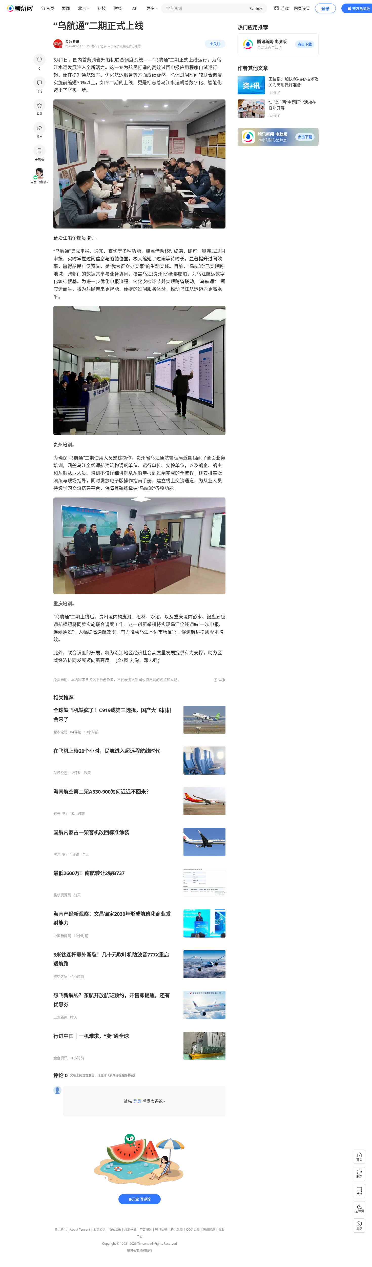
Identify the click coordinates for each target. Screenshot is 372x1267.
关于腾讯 (60, 1229)
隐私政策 (115, 1229)
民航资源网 (62, 895)
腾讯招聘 (161, 1229)
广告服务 (146, 1229)
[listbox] (139, 877)
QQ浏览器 (193, 1229)
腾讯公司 (133, 1251)
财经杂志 (60, 773)
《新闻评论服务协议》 (122, 1075)
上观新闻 (60, 1017)
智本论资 (60, 732)
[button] (304, 44)
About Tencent (80, 1229)
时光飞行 (60, 813)
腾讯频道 (209, 1229)
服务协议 (99, 1229)
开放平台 (130, 1229)
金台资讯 (60, 1058)
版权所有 (146, 1251)
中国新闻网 (62, 936)
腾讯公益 (177, 1229)
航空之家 (60, 976)
